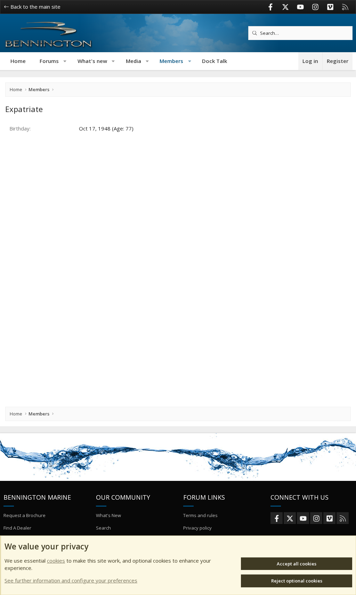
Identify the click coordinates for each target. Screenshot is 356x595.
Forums (49, 60)
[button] (65, 61)
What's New (108, 515)
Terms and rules (200, 515)
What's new (92, 60)
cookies (56, 560)
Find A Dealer (17, 528)
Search (103, 528)
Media (133, 60)
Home (18, 60)
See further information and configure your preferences (71, 580)
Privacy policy (197, 528)
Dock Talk (214, 60)
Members (171, 60)
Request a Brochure (24, 515)
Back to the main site (34, 6)
